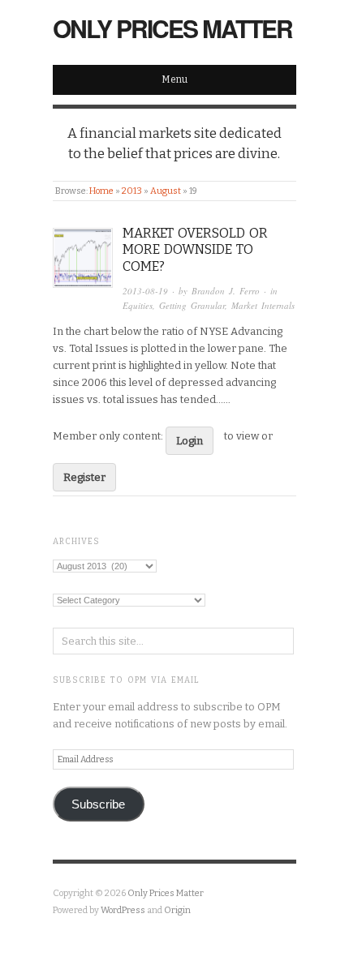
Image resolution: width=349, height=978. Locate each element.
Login (189, 441)
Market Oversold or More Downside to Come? (195, 250)
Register (84, 477)
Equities (138, 305)
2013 (132, 191)
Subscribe (98, 804)
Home (101, 191)
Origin (177, 910)
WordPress (123, 910)
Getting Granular (192, 305)
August (165, 191)
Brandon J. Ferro (226, 291)
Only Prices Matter (172, 28)
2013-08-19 (145, 291)
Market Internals (263, 305)
